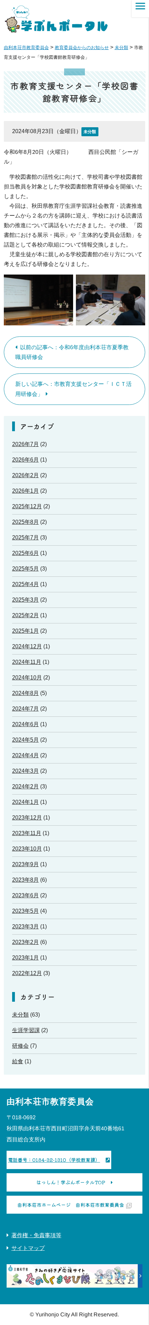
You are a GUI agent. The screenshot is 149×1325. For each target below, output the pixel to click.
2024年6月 (25, 724)
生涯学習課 (26, 1030)
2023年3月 (25, 926)
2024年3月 (25, 771)
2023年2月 (25, 942)
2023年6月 (25, 895)
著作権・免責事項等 (36, 1235)
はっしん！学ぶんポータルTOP (70, 1182)
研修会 (20, 1046)
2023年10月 (27, 849)
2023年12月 (27, 818)
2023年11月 (26, 833)
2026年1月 (25, 491)
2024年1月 (25, 802)
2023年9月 (25, 864)
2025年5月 (25, 569)
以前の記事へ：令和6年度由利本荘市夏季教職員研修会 (72, 352)
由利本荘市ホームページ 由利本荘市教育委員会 (70, 1204)
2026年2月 (25, 475)
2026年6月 (25, 460)
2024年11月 (26, 662)
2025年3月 (25, 600)
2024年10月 (27, 677)
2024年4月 (25, 755)
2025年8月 (25, 522)
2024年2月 (25, 786)
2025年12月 (27, 506)
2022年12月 (27, 973)
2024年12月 (27, 646)
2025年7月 (25, 537)
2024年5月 (25, 740)
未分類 (90, 131)
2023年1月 (25, 958)
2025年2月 (25, 615)
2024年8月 (25, 693)
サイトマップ (28, 1248)
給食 (17, 1061)
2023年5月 (25, 911)
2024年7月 (25, 709)
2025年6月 (25, 553)
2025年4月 (25, 584)
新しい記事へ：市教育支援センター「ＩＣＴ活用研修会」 (73, 389)
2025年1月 (25, 631)
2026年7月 (25, 444)
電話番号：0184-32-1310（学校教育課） (54, 1159)
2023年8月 (25, 880)
